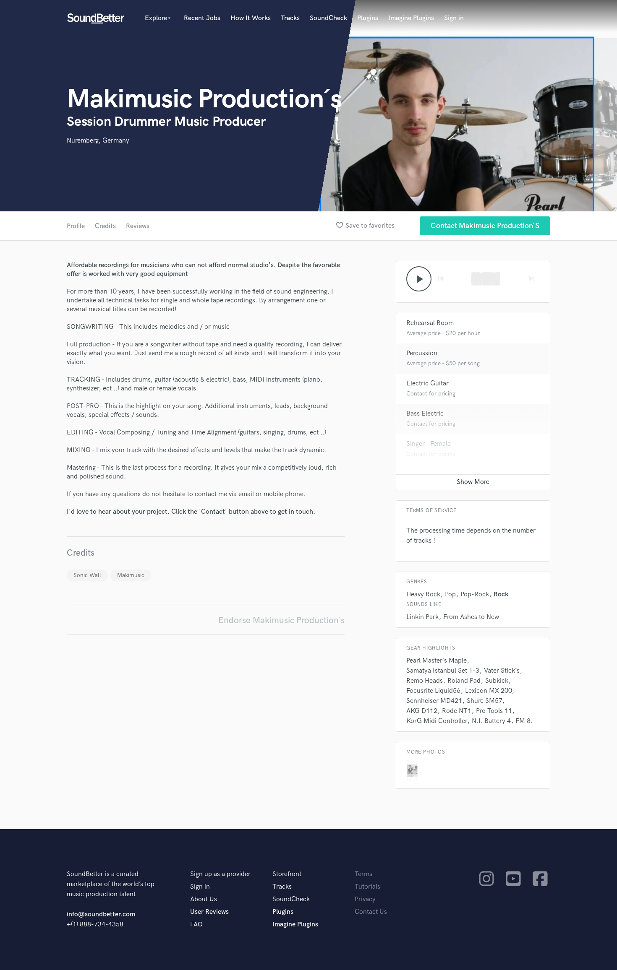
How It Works (250, 18)
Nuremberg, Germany (98, 141)
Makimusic (130, 575)
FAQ (196, 924)
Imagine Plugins (411, 18)
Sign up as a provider (220, 874)
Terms (363, 874)
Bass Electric (425, 414)
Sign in (454, 18)
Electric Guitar (427, 383)
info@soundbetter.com (101, 914)
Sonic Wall (87, 575)
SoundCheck (328, 18)
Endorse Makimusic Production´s (281, 620)
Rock (501, 594)
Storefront (286, 874)
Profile (76, 226)
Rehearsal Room (430, 323)
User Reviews (209, 912)
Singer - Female (428, 444)
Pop (450, 594)
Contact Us (371, 912)
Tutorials (367, 887)
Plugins (367, 18)
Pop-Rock (474, 594)
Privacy (365, 899)
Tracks (290, 18)
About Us (203, 899)
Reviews (137, 226)
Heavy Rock (423, 594)
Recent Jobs (202, 18)
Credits (105, 226)
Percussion (421, 353)
